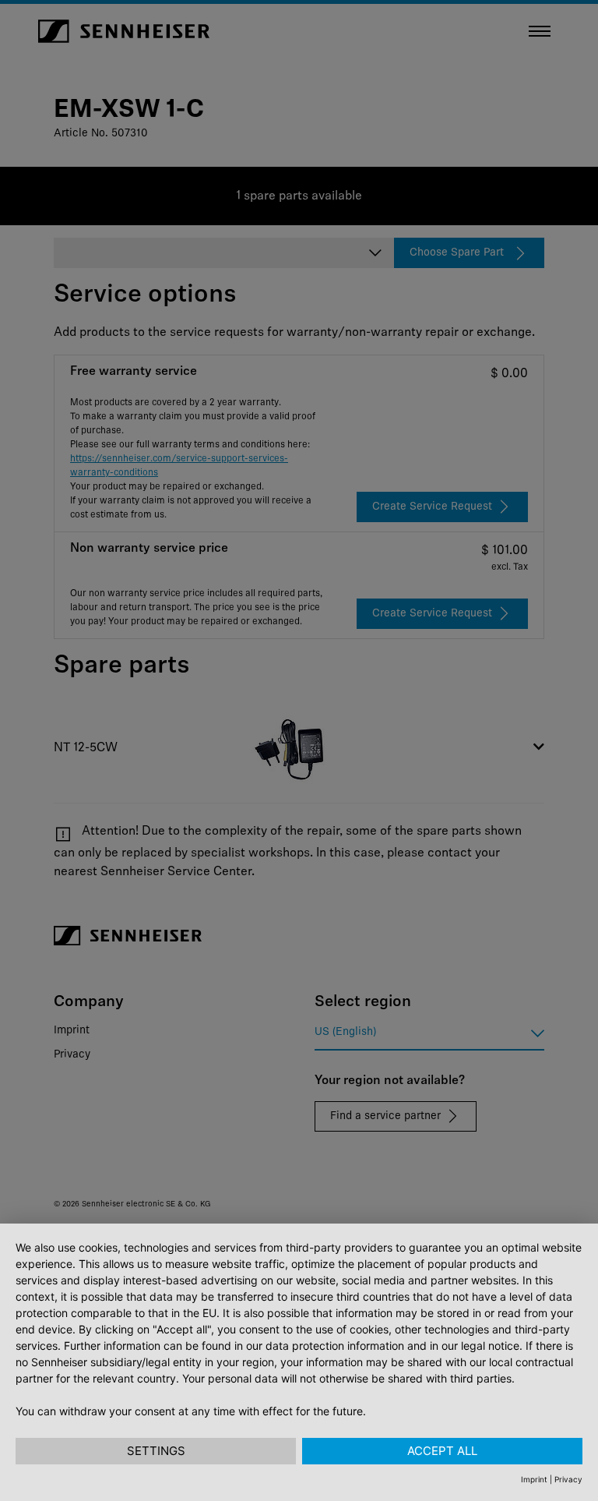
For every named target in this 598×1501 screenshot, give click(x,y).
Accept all (442, 1450)
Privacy (568, 1479)
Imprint (534, 1479)
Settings (156, 1450)
